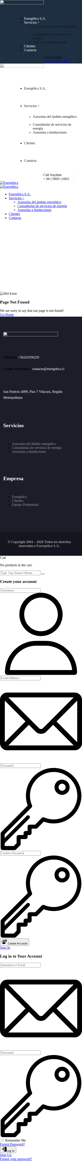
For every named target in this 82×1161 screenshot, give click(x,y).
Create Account (17, 943)
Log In (10, 1150)
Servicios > (32, 22)
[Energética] (9, 183)
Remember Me (15, 1140)
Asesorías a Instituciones (50, 42)
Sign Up (6, 1155)
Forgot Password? (12, 1144)
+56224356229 (28, 357)
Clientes (29, 46)
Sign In (5, 947)
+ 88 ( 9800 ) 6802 (56, 61)
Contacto (30, 50)
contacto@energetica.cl (48, 369)
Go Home (7, 314)
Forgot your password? (16, 1159)
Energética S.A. (35, 18)
